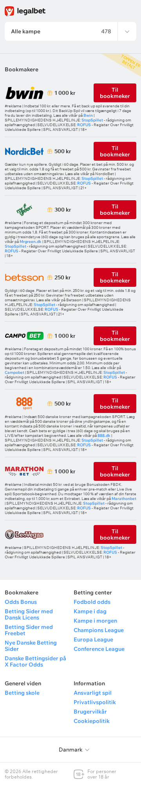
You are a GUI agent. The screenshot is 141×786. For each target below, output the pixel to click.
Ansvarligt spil (93, 692)
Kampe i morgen (95, 620)
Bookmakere (21, 69)
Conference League (99, 648)
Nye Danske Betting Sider (31, 645)
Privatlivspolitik (95, 702)
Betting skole (22, 692)
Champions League (99, 630)
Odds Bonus (21, 601)
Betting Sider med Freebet (29, 630)
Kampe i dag (90, 611)
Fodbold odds (92, 601)
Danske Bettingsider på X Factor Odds (35, 661)
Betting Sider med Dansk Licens (29, 614)
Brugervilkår (90, 711)
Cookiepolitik (92, 720)
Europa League (93, 639)
